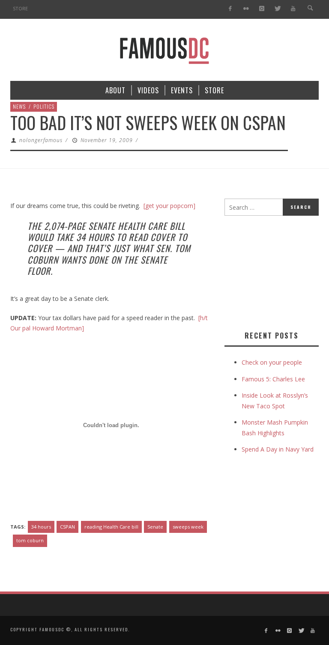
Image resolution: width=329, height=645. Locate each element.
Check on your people (273, 362)
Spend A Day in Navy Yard (278, 449)
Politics (43, 106)
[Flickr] (246, 9)
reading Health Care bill (111, 526)
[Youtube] (293, 9)
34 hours (41, 526)
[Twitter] (277, 9)
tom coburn (30, 540)
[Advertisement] (276, 271)
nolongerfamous (41, 140)
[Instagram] (261, 9)
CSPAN (67, 526)
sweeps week (188, 526)
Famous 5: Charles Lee (273, 379)
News (19, 106)
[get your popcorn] (169, 206)
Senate (155, 526)
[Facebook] (230, 9)
